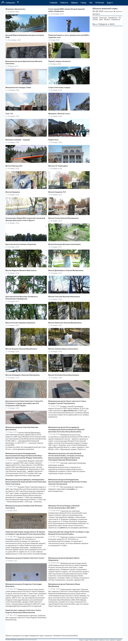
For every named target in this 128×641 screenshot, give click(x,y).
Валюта (107, 19)
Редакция (14, 639)
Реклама (8, 639)
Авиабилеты (112, 18)
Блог (23, 639)
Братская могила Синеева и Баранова (21, 244)
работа (63, 528)
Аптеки (95, 19)
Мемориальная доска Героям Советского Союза (25, 558)
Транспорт (103, 18)
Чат (90, 3)
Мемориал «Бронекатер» (16, 9)
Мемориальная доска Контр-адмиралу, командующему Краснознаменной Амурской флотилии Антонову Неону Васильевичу (66, 429)
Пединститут (53, 140)
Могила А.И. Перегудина (58, 166)
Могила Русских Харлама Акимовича (20, 323)
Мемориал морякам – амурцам (18, 140)
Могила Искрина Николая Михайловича (21, 349)
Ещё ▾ (109, 3)
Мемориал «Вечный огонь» (59, 113)
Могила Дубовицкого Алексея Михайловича (65, 270)
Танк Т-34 (9, 113)
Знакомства (115, 19)
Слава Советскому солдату (59, 87)
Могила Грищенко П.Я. (57, 192)
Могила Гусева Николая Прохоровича (63, 218)
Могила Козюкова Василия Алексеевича (64, 244)
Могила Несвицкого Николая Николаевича (23, 375)
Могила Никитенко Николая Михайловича (65, 323)
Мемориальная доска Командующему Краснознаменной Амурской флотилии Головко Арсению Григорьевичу (67, 482)
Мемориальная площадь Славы (18, 87)
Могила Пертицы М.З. (14, 166)
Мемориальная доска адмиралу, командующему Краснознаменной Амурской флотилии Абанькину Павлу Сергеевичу (26, 482)
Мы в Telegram (99, 24)
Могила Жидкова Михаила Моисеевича (21, 270)
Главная (53, 3)
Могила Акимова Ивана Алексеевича (63, 349)
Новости (64, 3)
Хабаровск (10, 3)
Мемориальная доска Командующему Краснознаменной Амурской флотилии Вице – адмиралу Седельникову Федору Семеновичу (24, 456)
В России (100, 3)
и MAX (111, 24)
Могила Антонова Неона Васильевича (63, 375)
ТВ (120, 18)
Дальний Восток (70, 410)
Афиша (74, 3)
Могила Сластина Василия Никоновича (64, 296)
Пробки (95, 18)
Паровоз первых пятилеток (59, 61)
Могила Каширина (13, 192)
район (72, 489)
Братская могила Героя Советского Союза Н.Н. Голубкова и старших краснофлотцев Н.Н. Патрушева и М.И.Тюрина (24, 403)
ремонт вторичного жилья (102, 640)
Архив (19, 639)
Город (83, 3)
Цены (101, 19)
